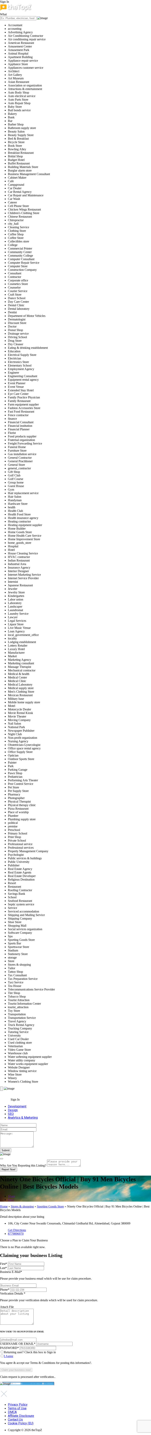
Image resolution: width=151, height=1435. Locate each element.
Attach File (7, 1307)
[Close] (1, 1158)
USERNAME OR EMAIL (17, 1343)
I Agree (8, 1356)
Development (17, 1106)
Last (3, 1268)
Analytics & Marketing (23, 1117)
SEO (11, 1114)
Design (13, 1110)
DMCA (12, 1412)
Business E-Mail (46, 1275)
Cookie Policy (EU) (20, 1423)
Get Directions (17, 1230)
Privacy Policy (18, 1404)
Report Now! (9, 1169)
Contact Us (15, 1419)
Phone (4, 1289)
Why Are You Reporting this (23, 1165)
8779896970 (16, 1233)
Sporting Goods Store (50, 1206)
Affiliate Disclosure (21, 1416)
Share (11, 1196)
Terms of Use (17, 1408)
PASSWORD (9, 1348)
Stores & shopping (22, 1206)
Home (4, 1206)
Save (11, 1199)
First (3, 1263)
